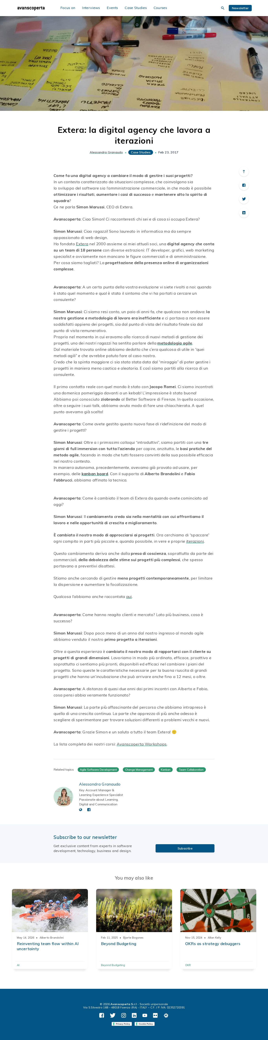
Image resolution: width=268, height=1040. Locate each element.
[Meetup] (166, 1015)
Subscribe (185, 848)
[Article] (50, 910)
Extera (82, 243)
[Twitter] (244, 199)
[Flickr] (155, 1015)
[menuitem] (35, 8)
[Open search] (222, 8)
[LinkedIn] (244, 213)
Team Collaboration (191, 769)
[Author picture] (63, 797)
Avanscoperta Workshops (142, 744)
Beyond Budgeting (113, 965)
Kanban (165, 769)
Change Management (139, 769)
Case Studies (136, 7)
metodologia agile (174, 343)
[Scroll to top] (244, 171)
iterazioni (195, 541)
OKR (188, 965)
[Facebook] (244, 185)
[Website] (80, 810)
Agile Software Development (98, 769)
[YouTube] (144, 1015)
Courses (160, 7)
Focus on (67, 7)
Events (112, 7)
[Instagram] (123, 1015)
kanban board (95, 473)
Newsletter (240, 8)
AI (18, 965)
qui (129, 596)
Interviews (91, 7)
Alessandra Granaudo (106, 152)
